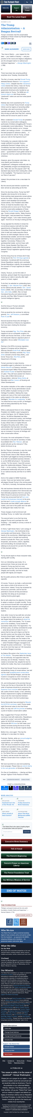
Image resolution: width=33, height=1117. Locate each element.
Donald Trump (25, 79)
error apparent (24, 81)
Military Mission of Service (12, 1000)
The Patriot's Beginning (16, 856)
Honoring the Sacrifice (7, 1007)
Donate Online (9, 1047)
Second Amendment (22, 1106)
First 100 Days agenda (20, 258)
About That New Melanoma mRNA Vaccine (24, 815)
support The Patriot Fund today (9, 994)
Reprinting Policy (19, 1063)
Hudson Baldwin (22, 811)
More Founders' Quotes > (24, 915)
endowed (7, 1109)
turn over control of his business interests (15, 498)
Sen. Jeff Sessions (13, 314)
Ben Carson (15, 380)
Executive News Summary (16, 841)
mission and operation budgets (23, 987)
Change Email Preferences (13, 1036)
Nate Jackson (5, 801)
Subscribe (6, 8)
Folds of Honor (12, 1013)
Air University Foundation (21, 1014)
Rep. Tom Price (18, 331)
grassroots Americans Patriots (22, 985)
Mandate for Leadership (17, 399)
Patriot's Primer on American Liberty (16, 864)
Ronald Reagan (13, 211)
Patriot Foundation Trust (18, 998)
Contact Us (11, 1061)
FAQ (3, 1061)
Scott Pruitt (16, 350)
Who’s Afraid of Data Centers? (7, 814)
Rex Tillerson (17, 442)
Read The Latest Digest (16, 17)
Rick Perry (17, 357)
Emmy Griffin (5, 811)
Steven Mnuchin (6, 367)
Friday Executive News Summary (24, 803)
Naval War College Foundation (9, 1016)
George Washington (24, 63)
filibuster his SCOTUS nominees (16, 703)
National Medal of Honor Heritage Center (19, 1004)
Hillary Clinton (5, 83)
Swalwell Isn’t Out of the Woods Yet (8, 803)
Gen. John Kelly (6, 292)
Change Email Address (12, 1032)
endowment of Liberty (7, 974)
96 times (14, 723)
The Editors (21, 801)
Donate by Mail (9, 1050)
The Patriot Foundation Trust (16, 873)
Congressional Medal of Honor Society (13, 1005)
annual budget (25, 738)
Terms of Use (20, 1061)
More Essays (26, 49)
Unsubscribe (9, 1040)
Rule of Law (5, 316)
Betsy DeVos (22, 378)
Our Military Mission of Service (16, 880)
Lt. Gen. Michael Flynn (15, 285)
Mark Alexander (12, 49)
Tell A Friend (16, 849)
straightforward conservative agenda (15, 673)
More (21, 941)
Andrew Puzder (9, 371)
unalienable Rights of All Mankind (19, 1109)
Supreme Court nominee (9, 689)
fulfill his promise (19, 708)
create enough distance (18, 501)
